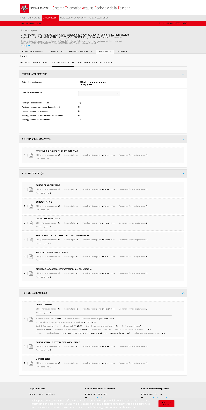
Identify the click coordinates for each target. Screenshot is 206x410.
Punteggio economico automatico (36, 120)
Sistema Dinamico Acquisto (73, 18)
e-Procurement (50, 18)
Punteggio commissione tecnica (35, 103)
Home (22, 18)
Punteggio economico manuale (35, 111)
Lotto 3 (23, 56)
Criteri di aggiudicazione (32, 82)
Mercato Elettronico (98, 18)
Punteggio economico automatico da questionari (42, 115)
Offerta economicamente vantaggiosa (92, 83)
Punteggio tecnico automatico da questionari (41, 107)
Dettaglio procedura (31, 23)
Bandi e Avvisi (34, 18)
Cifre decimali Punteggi (32, 92)
